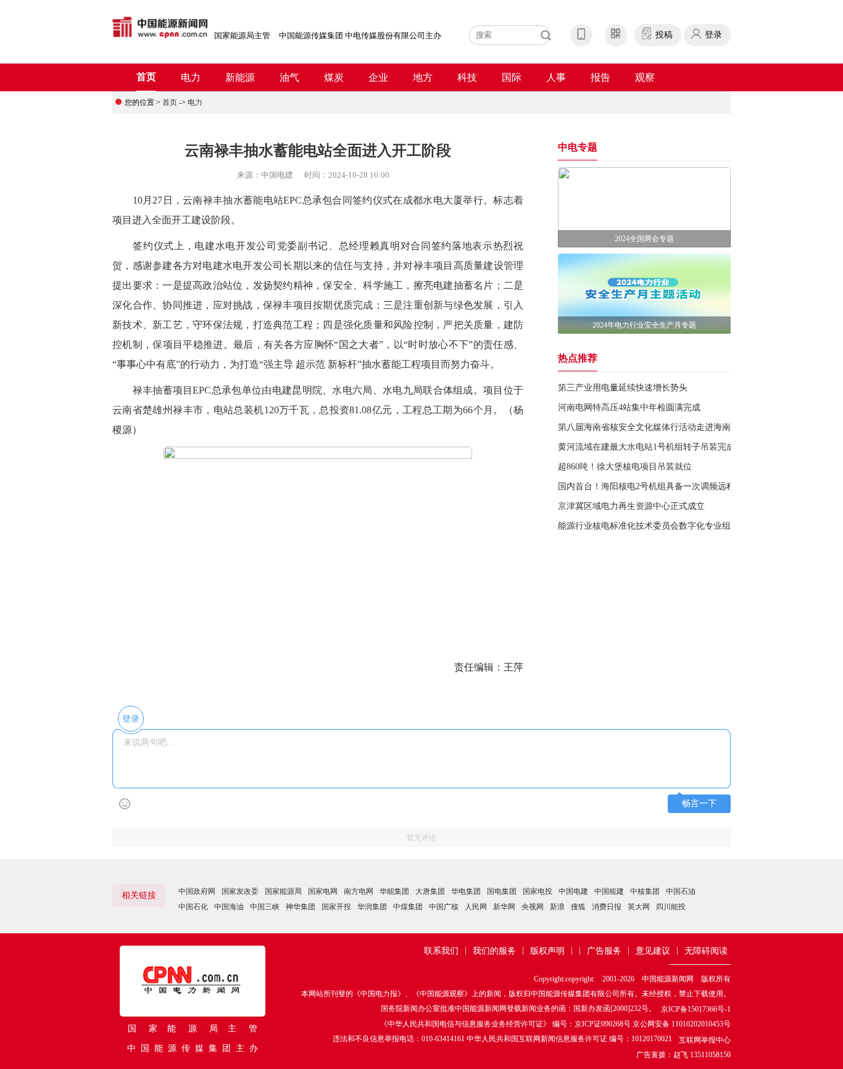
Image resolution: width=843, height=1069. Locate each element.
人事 (556, 77)
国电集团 (502, 891)
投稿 (664, 34)
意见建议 (653, 950)
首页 (146, 77)
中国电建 (573, 891)
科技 (467, 77)
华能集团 (394, 891)
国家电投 (537, 891)
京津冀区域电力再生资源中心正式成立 (631, 506)
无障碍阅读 (706, 950)
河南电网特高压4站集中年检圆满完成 (629, 407)
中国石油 (681, 891)
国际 (511, 77)
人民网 (476, 906)
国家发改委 (240, 891)
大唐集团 (430, 891)
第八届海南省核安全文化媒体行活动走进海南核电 (653, 427)
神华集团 (300, 906)
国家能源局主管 (242, 35)
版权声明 (547, 950)
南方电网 (358, 891)
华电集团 (466, 891)
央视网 (532, 906)
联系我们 (441, 950)
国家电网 (323, 891)
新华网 (504, 906)
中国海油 (229, 906)
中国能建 (609, 891)
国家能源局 (283, 891)
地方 (423, 77)
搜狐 (578, 906)
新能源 (240, 77)
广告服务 (604, 950)
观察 (645, 77)
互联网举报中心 (705, 1040)
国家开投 (336, 906)
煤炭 (334, 77)
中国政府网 (196, 891)
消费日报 (606, 906)
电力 (191, 77)
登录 (713, 34)
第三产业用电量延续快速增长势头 (622, 387)
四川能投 (671, 906)
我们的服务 (494, 950)
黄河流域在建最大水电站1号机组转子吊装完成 (646, 447)
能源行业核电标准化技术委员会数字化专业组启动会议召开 (670, 525)
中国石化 (193, 906)
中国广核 (444, 906)
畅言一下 (699, 803)
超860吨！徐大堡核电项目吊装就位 (625, 466)
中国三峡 (265, 906)
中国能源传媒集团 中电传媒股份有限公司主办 (360, 35)
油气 (289, 77)
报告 (600, 77)
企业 (378, 77)
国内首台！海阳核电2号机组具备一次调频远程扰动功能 (664, 486)
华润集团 (372, 906)
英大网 (639, 906)
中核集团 (645, 891)
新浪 (557, 906)
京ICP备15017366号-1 (696, 1009)
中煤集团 (408, 906)
